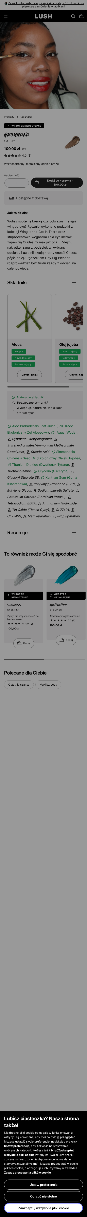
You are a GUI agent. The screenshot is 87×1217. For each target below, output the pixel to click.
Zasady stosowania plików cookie (27, 1172)
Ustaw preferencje (43, 1185)
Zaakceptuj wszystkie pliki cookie (43, 1208)
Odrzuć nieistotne (43, 1196)
